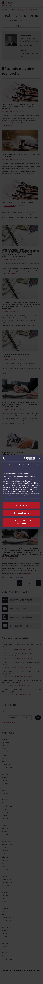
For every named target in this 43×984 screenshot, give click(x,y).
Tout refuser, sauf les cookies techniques (21, 522)
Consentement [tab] (9, 465)
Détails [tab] (21, 465)
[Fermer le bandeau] (39, 458)
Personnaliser (20, 513)
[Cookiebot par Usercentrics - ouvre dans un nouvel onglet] (26, 458)
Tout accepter (21, 505)
